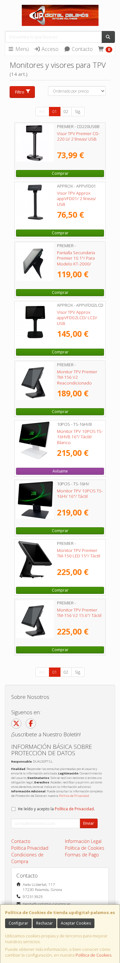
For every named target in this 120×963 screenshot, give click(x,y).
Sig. (78, 111)
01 (54, 111)
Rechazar (44, 923)
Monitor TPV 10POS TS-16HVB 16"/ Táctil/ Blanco (80, 436)
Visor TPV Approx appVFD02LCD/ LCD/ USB (77, 317)
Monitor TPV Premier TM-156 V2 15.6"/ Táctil (79, 612)
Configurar (18, 923)
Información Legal (83, 841)
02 (66, 111)
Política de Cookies (93, 955)
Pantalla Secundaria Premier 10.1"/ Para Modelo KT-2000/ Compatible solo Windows (76, 264)
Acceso (49, 49)
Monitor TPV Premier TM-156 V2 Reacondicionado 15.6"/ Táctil (77, 380)
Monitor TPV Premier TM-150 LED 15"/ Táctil (78, 553)
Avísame (60, 471)
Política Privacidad (29, 848)
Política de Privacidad (74, 796)
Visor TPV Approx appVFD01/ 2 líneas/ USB (76, 198)
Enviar (88, 823)
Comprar (60, 173)
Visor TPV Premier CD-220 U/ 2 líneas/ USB (78, 136)
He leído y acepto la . (56, 808)
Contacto (81, 49)
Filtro (19, 92)
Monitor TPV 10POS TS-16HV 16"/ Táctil (80, 493)
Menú (21, 49)
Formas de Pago (82, 855)
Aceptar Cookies (76, 923)
